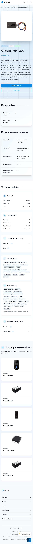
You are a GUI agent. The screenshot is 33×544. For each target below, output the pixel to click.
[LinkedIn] (15, 528)
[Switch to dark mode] (27, 2)
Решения (4, 501)
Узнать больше (5, 510)
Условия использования (24, 536)
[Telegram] (22, 528)
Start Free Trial (15, 85)
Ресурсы (4, 506)
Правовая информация (7, 518)
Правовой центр (6, 539)
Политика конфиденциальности (10, 536)
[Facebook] (18, 528)
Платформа (4, 497)
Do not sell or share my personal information (20, 539)
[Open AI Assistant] (29, 540)
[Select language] (24, 2)
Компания (4, 514)
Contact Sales (16, 90)
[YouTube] (11, 528)
